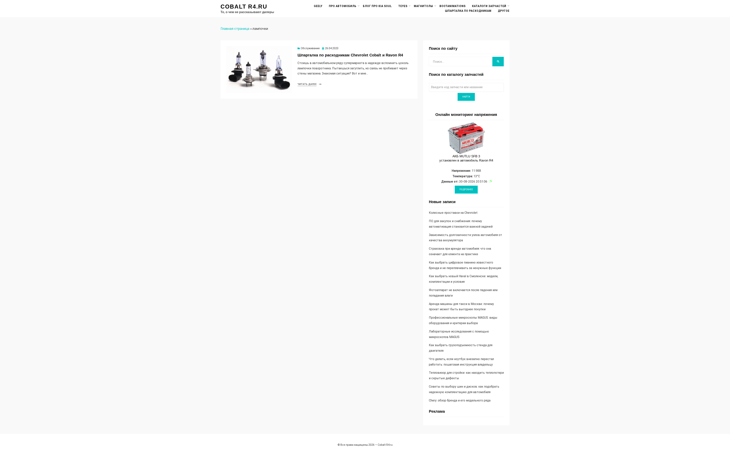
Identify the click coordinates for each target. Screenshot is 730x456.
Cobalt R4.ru (244, 6)
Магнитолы (423, 6)
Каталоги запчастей (489, 6)
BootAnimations (453, 6)
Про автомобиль (342, 6)
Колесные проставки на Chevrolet (453, 213)
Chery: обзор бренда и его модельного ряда (459, 400)
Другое (503, 10)
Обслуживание (310, 48)
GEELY (318, 6)
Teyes (402, 6)
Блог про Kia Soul (377, 6)
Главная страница (235, 29)
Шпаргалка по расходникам (468, 10)
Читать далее (307, 84)
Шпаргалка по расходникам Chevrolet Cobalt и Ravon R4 (350, 55)
